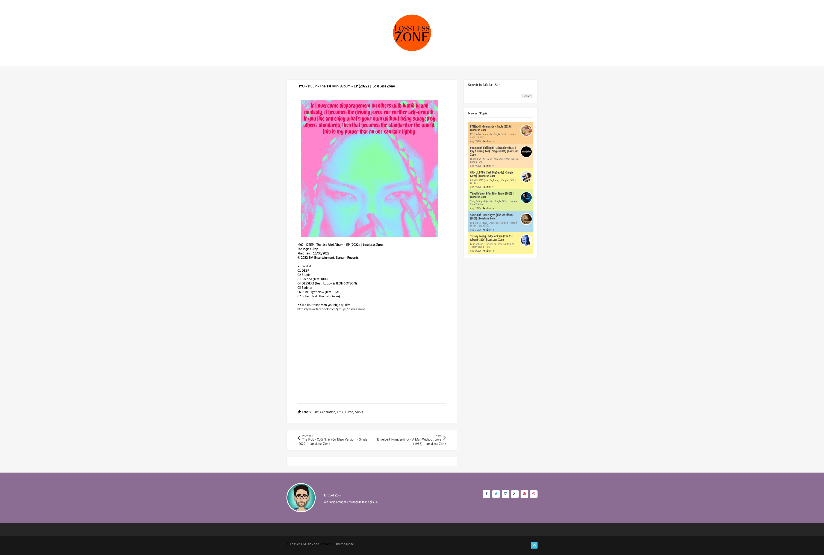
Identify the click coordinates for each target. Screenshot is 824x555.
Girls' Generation (323, 412)
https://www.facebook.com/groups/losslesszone (331, 309)
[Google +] (515, 494)
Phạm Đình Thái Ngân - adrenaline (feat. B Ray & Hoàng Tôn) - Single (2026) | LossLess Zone (494, 151)
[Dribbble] (534, 494)
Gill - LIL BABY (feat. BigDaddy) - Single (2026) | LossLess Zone (491, 174)
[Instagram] (505, 494)
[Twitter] (496, 494)
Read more (488, 141)
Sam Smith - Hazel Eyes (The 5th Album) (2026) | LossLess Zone (491, 216)
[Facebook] (486, 494)
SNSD (359, 412)
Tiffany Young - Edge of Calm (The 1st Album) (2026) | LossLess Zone (491, 237)
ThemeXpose (345, 544)
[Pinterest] (524, 494)
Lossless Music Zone (304, 544)
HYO (340, 412)
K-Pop (349, 412)
